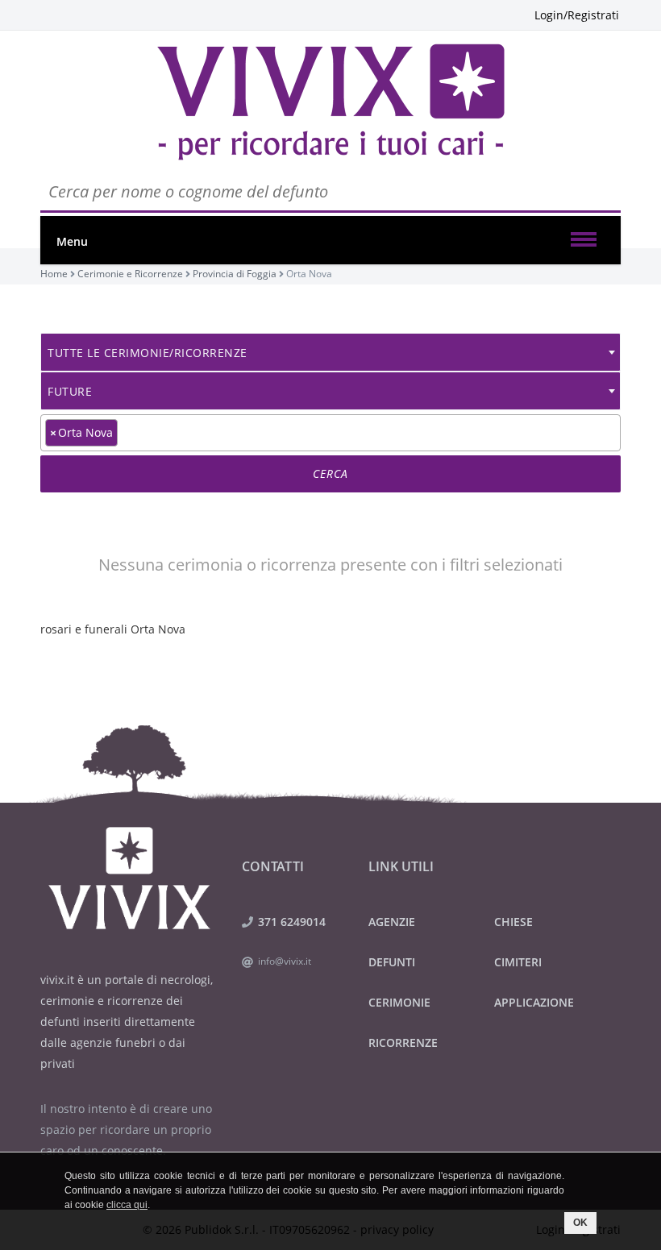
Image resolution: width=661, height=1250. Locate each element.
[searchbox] (126, 432)
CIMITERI (518, 962)
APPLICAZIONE (534, 1002)
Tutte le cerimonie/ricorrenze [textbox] (147, 352)
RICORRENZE (403, 1042)
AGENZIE (391, 921)
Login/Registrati (576, 15)
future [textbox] (70, 391)
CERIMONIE (399, 1002)
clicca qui (127, 1205)
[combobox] (330, 352)
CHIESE (513, 921)
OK (580, 1222)
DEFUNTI (391, 962)
